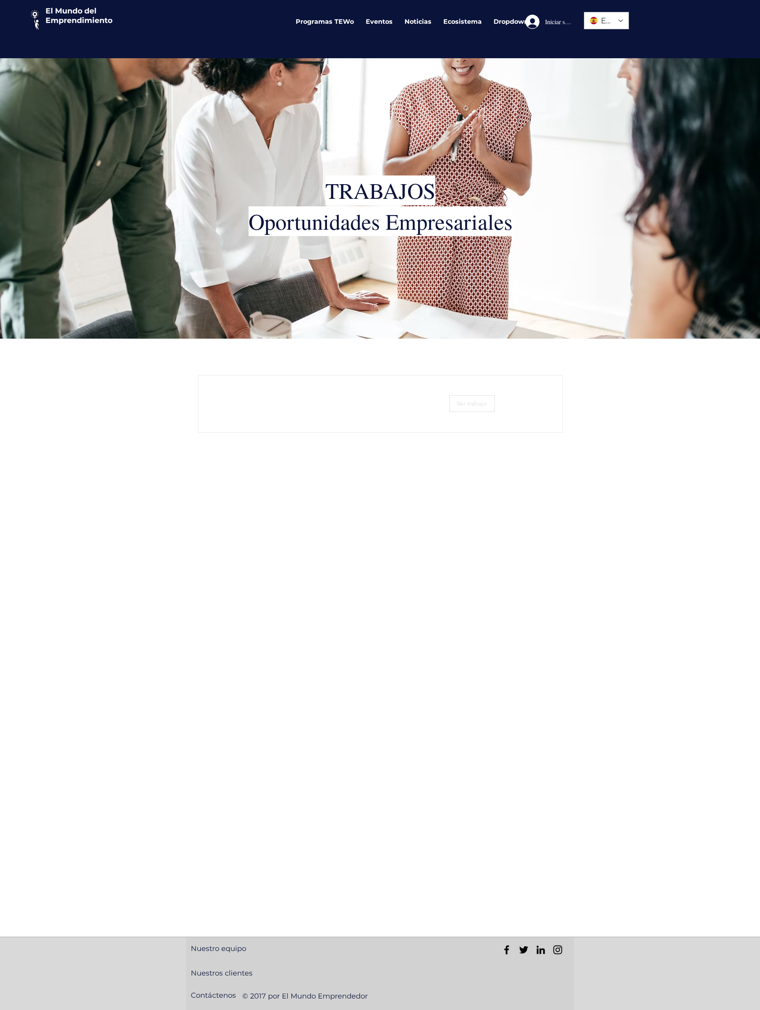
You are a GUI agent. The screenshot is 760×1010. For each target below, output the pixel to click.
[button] (472, 403)
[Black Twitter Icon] (524, 950)
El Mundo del (71, 10)
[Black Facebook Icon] (507, 950)
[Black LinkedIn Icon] (541, 950)
